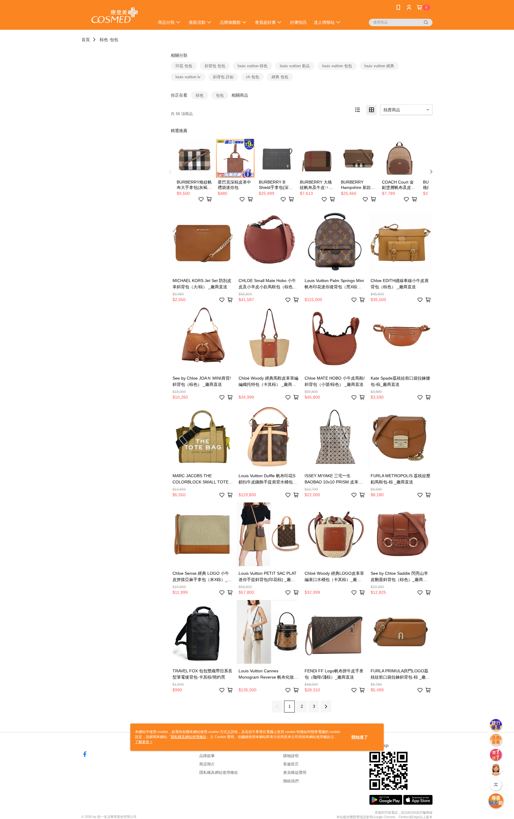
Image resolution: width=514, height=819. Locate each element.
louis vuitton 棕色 (252, 66)
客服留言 (291, 764)
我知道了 (359, 737)
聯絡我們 (291, 781)
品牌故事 (207, 756)
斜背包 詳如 (223, 77)
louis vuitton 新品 (295, 66)
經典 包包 (280, 77)
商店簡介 (207, 764)
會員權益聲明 (294, 772)
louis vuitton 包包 (337, 66)
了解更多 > (143, 742)
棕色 (104, 39)
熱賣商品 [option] (391, 109)
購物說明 (291, 756)
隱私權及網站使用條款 (218, 772)
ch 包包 (252, 77)
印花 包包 (183, 66)
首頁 (86, 39)
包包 (114, 39)
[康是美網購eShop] (115, 15)
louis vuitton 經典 (379, 66)
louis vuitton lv (187, 77)
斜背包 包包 (215, 66)
